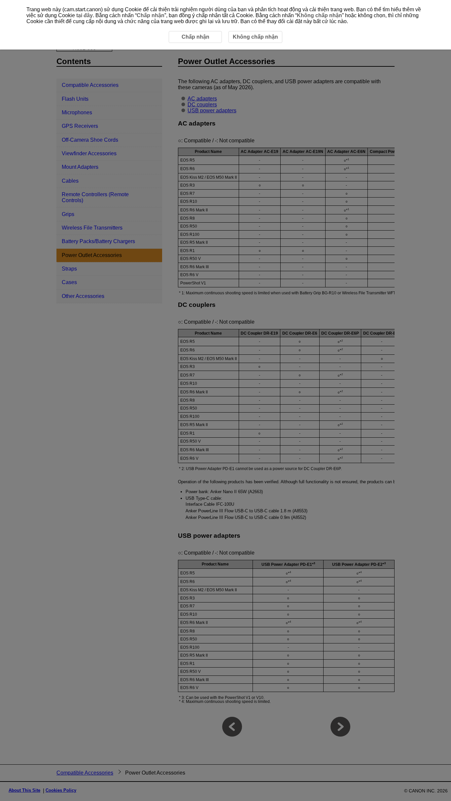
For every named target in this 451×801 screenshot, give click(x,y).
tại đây (84, 15)
